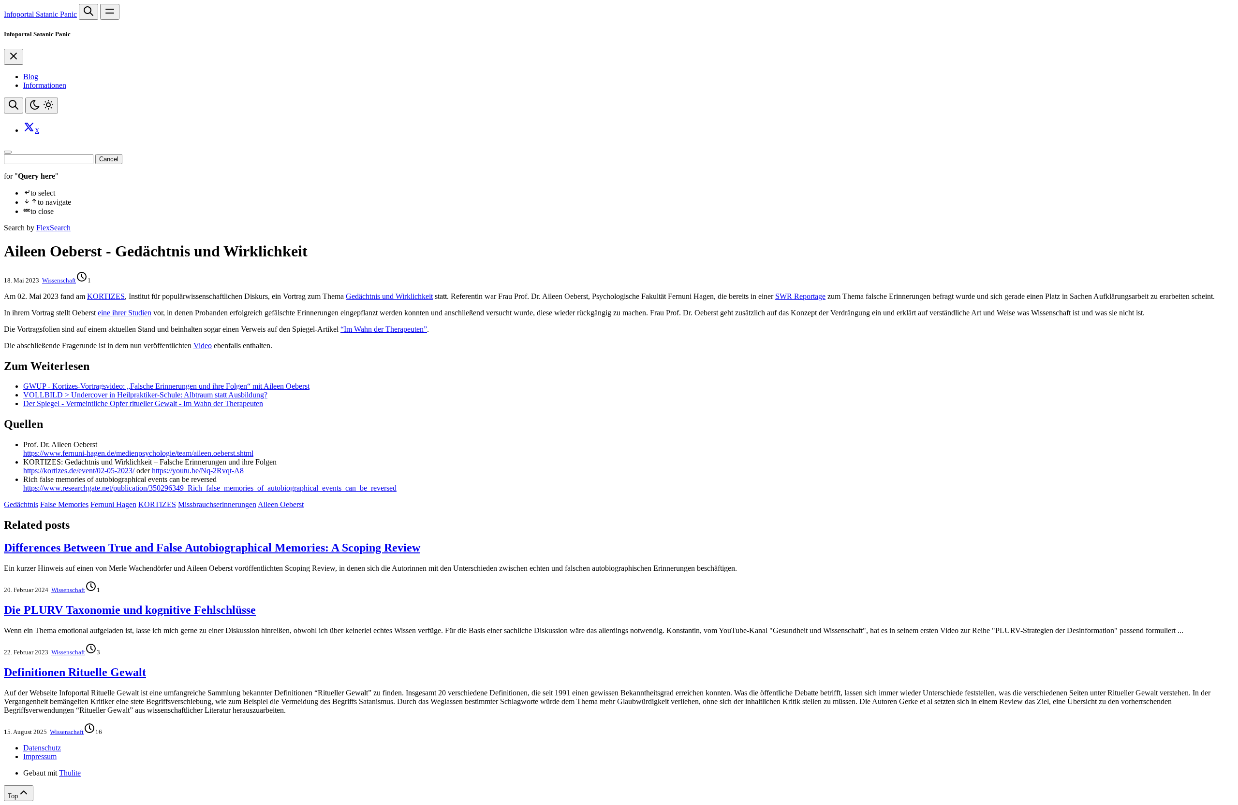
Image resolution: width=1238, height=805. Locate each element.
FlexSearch (53, 228)
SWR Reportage (800, 296)
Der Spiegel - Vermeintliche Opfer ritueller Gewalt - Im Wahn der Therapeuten (143, 403)
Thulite (70, 773)
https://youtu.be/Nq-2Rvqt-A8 (198, 470)
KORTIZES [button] (157, 504)
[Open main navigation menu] (109, 12)
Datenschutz (42, 748)
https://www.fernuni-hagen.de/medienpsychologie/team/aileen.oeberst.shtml (138, 453)
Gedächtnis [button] (21, 504)
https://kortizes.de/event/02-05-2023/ (78, 470)
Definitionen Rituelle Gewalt (75, 672)
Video (202, 345)
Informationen (44, 85)
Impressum (40, 756)
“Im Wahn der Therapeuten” (383, 329)
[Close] (13, 57)
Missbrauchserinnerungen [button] (217, 504)
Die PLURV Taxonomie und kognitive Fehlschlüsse (130, 610)
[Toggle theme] (41, 105)
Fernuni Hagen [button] (113, 504)
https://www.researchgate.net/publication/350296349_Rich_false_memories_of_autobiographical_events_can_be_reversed (210, 488)
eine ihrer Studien (124, 313)
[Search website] (88, 12)
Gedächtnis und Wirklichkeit (389, 296)
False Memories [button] (64, 504)
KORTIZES (106, 296)
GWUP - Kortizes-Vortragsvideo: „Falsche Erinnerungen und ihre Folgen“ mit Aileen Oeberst (166, 386)
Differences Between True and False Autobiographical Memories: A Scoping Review (212, 547)
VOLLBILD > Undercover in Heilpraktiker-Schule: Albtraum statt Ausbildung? (145, 395)
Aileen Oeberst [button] (281, 504)
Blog (30, 76)
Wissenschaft (59, 280)
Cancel (108, 159)
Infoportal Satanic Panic (40, 14)
